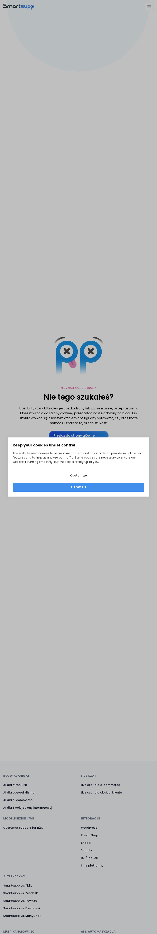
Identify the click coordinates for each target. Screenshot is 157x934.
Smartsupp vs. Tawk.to (20, 901)
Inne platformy (92, 865)
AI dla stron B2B (15, 785)
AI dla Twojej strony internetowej (27, 808)
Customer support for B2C (23, 828)
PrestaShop (89, 835)
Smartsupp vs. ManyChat (22, 916)
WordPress (89, 828)
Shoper (86, 843)
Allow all (79, 487)
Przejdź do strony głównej (74, 435)
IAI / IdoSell (89, 858)
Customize (78, 476)
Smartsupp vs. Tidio (18, 885)
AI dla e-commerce (18, 800)
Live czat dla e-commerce (100, 785)
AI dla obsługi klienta (19, 792)
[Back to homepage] (18, 8)
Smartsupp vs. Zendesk (20, 893)
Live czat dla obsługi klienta (101, 792)
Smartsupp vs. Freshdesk (21, 908)
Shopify (86, 850)
